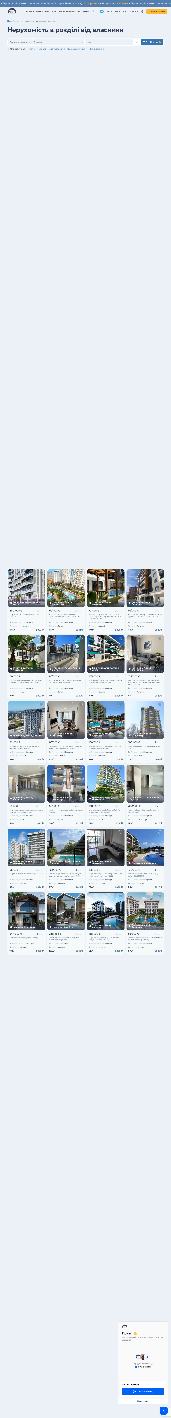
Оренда (39, 11)
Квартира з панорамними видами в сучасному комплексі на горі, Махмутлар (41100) (65, 616)
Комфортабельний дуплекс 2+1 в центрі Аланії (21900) (143, 811)
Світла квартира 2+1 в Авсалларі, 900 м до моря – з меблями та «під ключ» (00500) (65, 747)
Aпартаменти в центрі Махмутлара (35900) (26, 874)
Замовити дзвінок (156, 11)
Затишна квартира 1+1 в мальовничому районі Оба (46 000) (143, 875)
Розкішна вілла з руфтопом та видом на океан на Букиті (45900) (64, 939)
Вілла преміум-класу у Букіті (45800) (23, 938)
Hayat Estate (12, 21)
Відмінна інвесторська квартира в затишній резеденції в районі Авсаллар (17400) (25, 681)
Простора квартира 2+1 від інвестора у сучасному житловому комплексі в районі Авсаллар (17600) (105, 616)
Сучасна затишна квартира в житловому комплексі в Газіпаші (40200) (24, 747)
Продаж (28, 11)
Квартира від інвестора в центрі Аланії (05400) (24, 615)
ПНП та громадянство (69, 11)
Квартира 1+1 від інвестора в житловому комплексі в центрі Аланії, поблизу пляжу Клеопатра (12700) (144, 682)
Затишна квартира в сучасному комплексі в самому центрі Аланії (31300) (105, 681)
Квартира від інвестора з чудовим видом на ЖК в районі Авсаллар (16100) (26, 811)
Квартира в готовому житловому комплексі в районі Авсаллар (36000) (145, 939)
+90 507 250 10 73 (115, 11)
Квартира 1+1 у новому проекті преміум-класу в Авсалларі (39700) (104, 939)
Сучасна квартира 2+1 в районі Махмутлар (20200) (144, 747)
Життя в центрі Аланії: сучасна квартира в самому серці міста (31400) (65, 681)
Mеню (85, 11)
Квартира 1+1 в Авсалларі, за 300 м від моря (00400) (66, 811)
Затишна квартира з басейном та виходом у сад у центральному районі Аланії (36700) (66, 875)
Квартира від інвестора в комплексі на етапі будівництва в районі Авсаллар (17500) (145, 615)
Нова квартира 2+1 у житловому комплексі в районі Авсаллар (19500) (105, 747)
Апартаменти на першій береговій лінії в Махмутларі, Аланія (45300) (104, 811)
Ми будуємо (50, 11)
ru (136, 11)
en (133, 11)
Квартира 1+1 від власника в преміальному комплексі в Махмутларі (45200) (105, 875)
